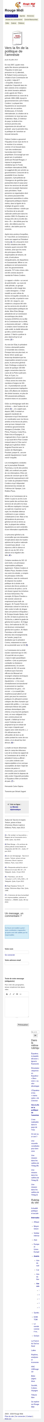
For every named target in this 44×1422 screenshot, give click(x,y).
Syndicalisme (39, 1313)
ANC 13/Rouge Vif (35, 1369)
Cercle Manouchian (31, 19)
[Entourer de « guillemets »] (20, 994)
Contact (29, 1416)
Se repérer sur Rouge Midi (35, 1404)
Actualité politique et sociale (34, 1210)
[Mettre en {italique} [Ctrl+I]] (10, 994)
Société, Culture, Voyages (34, 1388)
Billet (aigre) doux (33, 1378)
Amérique (38, 1256)
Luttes (33, 1350)
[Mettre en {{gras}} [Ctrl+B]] (7, 994)
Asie (35, 1240)
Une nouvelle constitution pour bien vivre (35, 1146)
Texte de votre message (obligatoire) (14, 980)
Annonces (30, 16)
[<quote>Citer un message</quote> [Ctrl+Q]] (17, 994)
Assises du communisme (14, 19)
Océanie (37, 1336)
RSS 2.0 (8, 1419)
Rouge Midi (14, 10)
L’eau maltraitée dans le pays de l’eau (35, 1125)
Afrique (36, 1222)
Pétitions (21, 23)
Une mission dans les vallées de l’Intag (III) (35, 1161)
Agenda (22, 16)
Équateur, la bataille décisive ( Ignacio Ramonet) (35, 1059)
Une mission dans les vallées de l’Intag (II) (35, 1175)
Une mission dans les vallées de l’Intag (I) (35, 1190)
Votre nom (9, 949)
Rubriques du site (11, 16)
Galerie (13, 23)
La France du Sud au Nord (35, 1343)
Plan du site (9, 1416)
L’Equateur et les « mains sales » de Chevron (35, 1095)
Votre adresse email (13, 960)
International (36, 1218)
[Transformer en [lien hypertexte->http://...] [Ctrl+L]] (13, 994)
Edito (7, 23)
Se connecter (10, 955)
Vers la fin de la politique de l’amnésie (35, 1110)
